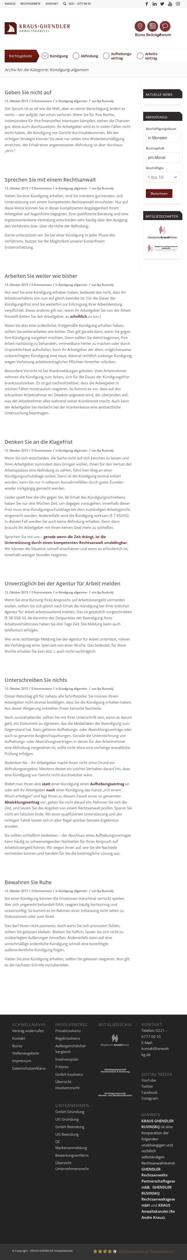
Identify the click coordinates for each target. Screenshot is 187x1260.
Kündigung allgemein (73, 101)
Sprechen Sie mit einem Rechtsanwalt (50, 179)
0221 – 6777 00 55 (80, 3)
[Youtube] (170, 4)
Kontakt (52, 3)
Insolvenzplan (66, 1059)
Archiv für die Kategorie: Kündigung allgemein (46, 69)
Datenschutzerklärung (30, 1068)
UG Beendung (67, 1134)
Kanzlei (10, 3)
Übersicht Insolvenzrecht (67, 1084)
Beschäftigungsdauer (161, 128)
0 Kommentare (42, 101)
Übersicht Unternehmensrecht (72, 1165)
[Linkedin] (155, 4)
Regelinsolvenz (67, 1038)
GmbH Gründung (69, 1111)
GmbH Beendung (69, 1126)
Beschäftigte (155, 168)
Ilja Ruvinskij (105, 101)
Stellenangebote (25, 1053)
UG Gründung (67, 1119)
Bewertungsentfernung (74, 1155)
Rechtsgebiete (30, 3)
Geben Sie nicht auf (28, 92)
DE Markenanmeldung (71, 1144)
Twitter (147, 1086)
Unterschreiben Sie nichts (36, 680)
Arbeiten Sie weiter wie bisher (41, 275)
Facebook (149, 1092)
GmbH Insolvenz (69, 1074)
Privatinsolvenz (68, 1030)
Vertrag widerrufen (28, 1030)
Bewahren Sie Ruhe (28, 882)
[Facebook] (147, 4)
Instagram (149, 1098)
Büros (17, 1045)
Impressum (21, 1060)
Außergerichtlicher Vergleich (70, 1048)
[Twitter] (162, 4)
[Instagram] (178, 4)
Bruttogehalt (155, 148)
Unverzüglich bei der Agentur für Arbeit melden (62, 583)
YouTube (148, 1080)
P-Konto (62, 1066)
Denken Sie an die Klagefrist (39, 441)
